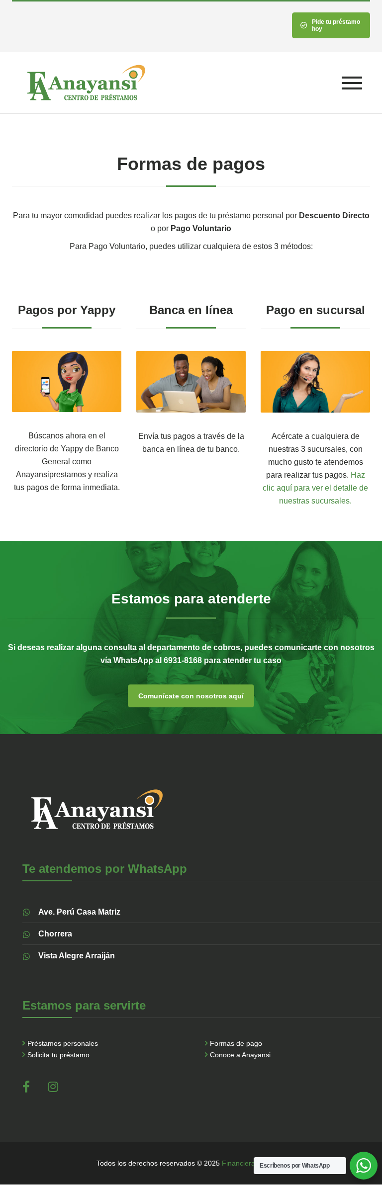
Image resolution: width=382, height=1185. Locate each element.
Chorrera (55, 934)
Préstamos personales (62, 1043)
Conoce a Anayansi (240, 1055)
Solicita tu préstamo (58, 1055)
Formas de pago (236, 1043)
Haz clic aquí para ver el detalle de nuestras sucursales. (315, 488)
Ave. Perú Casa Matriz (79, 912)
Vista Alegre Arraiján (76, 955)
